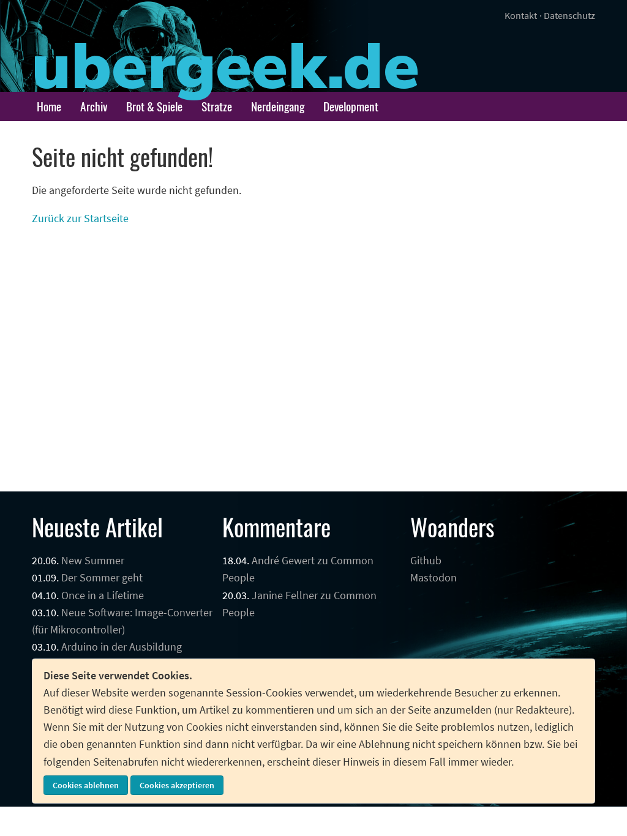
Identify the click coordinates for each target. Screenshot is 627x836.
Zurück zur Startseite (80, 218)
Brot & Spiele (154, 106)
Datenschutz (569, 15)
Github (425, 560)
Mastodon (433, 577)
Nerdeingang (277, 106)
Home (49, 106)
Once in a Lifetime (102, 595)
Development (350, 106)
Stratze (216, 106)
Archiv (93, 106)
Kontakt (521, 15)
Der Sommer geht (102, 577)
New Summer (92, 560)
